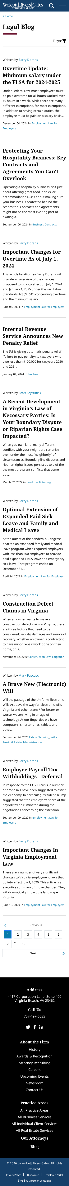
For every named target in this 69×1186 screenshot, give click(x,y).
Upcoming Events (34, 1076)
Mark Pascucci (29, 675)
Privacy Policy (13, 1175)
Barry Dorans (28, 60)
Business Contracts (44, 224)
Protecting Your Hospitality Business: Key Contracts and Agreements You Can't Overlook (34, 164)
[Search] (51, 5)
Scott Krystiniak (30, 393)
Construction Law (39, 657)
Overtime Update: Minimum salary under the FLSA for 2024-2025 (32, 75)
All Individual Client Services (35, 1123)
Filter (57, 41)
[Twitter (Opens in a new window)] (28, 1027)
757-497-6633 (34, 1016)
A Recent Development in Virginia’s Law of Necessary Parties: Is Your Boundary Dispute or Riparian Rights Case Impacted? (32, 418)
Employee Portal (54, 1175)
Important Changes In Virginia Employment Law (30, 856)
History (34, 1049)
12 (23, 944)
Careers (34, 1069)
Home (9, 16)
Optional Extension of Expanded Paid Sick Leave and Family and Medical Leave (30, 520)
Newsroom (35, 1083)
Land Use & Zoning (38, 482)
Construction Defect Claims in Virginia (28, 607)
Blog (34, 1146)
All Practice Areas (34, 1110)
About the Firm (34, 1042)
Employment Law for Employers (44, 307)
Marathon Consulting (40, 1180)
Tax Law (33, 374)
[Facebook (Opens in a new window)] (34, 1027)
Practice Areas (34, 1102)
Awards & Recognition (34, 1056)
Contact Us (35, 1089)
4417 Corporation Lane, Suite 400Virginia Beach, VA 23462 (34, 998)
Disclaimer (33, 1175)
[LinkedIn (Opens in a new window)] (41, 1027)
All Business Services (35, 1117)
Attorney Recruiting (34, 1063)
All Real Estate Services (34, 1130)
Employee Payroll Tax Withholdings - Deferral (33, 773)
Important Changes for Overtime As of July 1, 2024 (32, 258)
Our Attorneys (34, 1138)
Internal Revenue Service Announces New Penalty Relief (33, 336)
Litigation (58, 657)
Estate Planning (39, 737)
